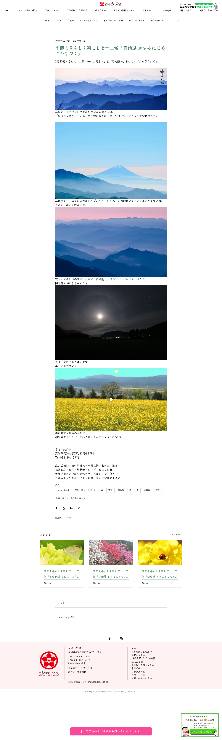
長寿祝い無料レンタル (142, 665)
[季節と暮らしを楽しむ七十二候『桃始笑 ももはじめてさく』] (111, 552)
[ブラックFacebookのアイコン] (110, 639)
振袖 (72, 20)
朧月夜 (147, 490)
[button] (100, 10)
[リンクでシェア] (78, 508)
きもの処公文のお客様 (113, 20)
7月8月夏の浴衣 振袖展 (143, 658)
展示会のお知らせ (137, 20)
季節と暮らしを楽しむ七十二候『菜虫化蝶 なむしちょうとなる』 (62, 574)
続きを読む (156, 20)
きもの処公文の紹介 (141, 652)
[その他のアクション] (165, 40)
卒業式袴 (135, 668)
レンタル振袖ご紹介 (88, 20)
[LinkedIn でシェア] (71, 508)
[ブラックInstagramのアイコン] (121, 639)
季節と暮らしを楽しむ (85, 490)
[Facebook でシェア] (56, 508)
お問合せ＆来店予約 (141, 678)
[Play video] (111, 399)
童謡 (157, 490)
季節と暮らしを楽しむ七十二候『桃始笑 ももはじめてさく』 (110, 574)
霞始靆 (121, 490)
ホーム (134, 648)
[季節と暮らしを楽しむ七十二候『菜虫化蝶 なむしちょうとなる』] (62, 552)
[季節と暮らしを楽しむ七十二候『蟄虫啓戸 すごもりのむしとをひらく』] (160, 552)
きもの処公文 (63, 490)
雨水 (110, 490)
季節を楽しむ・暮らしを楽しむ (70, 498)
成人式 (60, 20)
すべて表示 (176, 534)
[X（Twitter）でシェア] (64, 508)
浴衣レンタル (138, 655)
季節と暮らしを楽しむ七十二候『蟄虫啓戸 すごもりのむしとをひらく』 (160, 574)
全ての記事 (45, 20)
